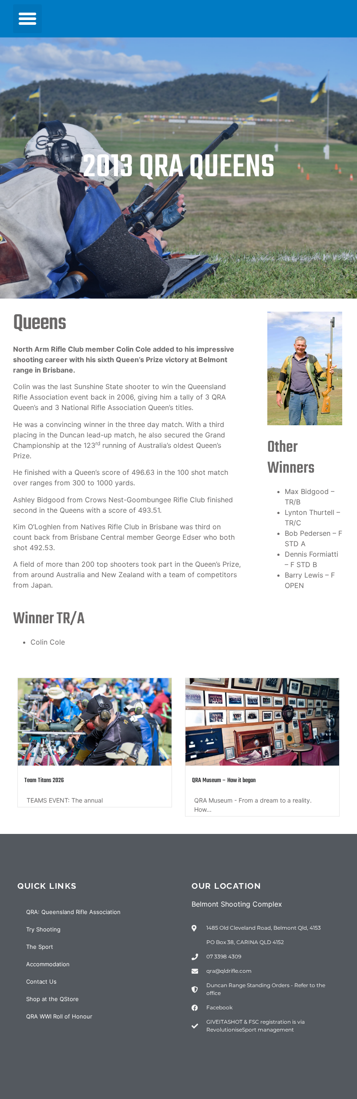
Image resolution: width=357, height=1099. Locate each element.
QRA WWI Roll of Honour (59, 1016)
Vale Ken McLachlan (214, 781)
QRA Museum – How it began (56, 781)
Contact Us (41, 981)
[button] (27, 18)
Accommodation (48, 964)
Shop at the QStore (52, 998)
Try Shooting (43, 929)
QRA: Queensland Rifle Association (73, 911)
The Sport (39, 946)
